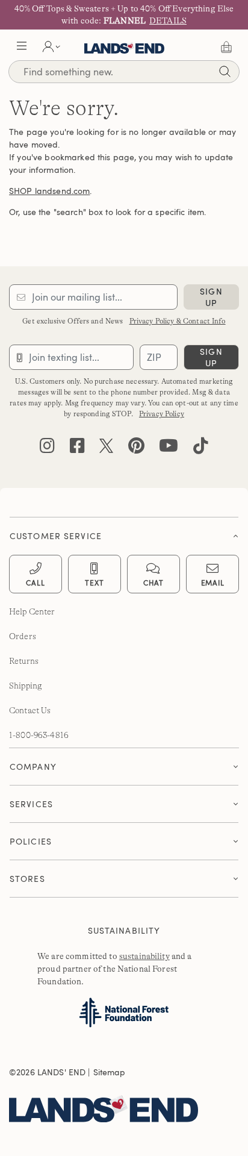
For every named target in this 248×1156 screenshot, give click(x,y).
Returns (24, 661)
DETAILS (168, 20)
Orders (22, 636)
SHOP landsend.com (49, 190)
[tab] (124, 533)
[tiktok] (200, 448)
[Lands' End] (119, 1107)
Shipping (25, 685)
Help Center (32, 611)
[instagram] (47, 448)
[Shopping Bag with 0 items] (226, 47)
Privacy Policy (161, 414)
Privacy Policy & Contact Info (177, 321)
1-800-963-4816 (39, 735)
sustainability (144, 956)
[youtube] (168, 448)
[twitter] (106, 448)
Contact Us (30, 710)
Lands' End (124, 47)
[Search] (224, 73)
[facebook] (77, 448)
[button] (21, 47)
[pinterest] (136, 448)
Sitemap (109, 1072)
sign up (211, 297)
